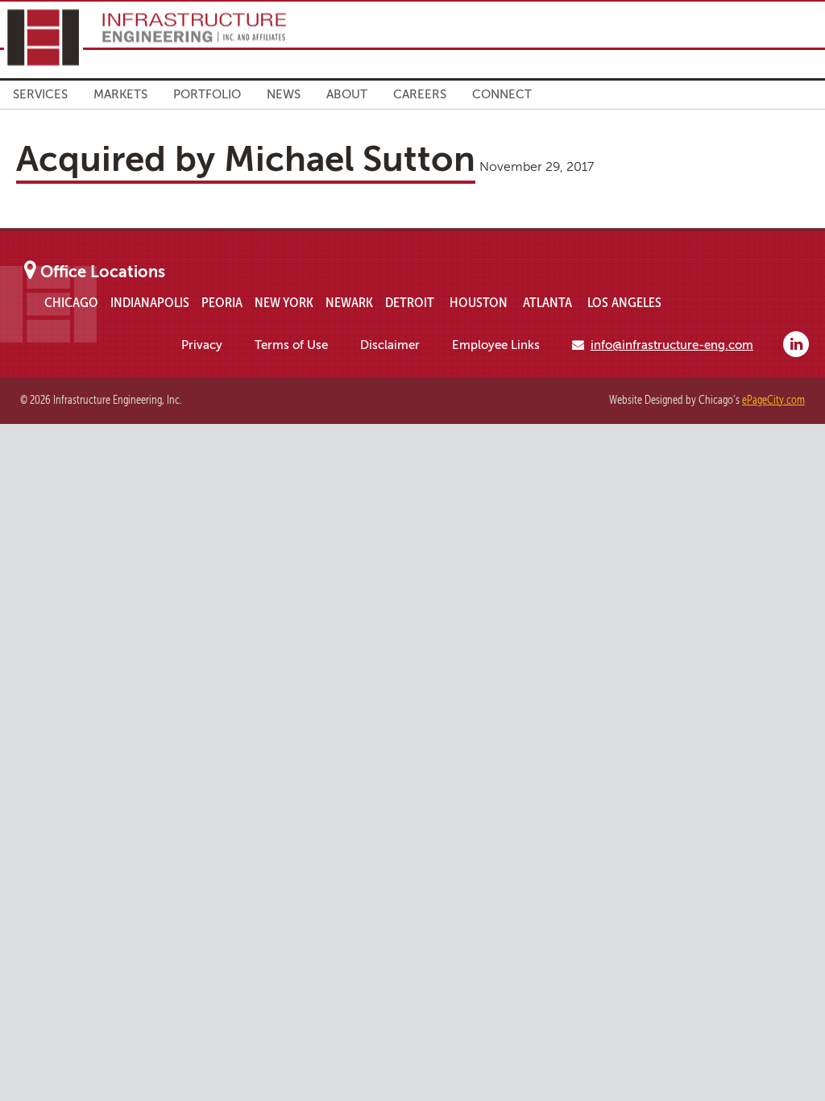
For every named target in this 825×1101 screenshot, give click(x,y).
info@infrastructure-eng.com (672, 345)
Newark (349, 302)
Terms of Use (291, 345)
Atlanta (547, 302)
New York (284, 302)
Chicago (71, 302)
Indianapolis (149, 302)
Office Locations (102, 272)
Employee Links (496, 345)
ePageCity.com (773, 400)
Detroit (409, 302)
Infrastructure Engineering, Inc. (145, 37)
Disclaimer (390, 345)
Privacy (201, 345)
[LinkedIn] (796, 344)
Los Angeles (624, 302)
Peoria (222, 302)
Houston (479, 302)
